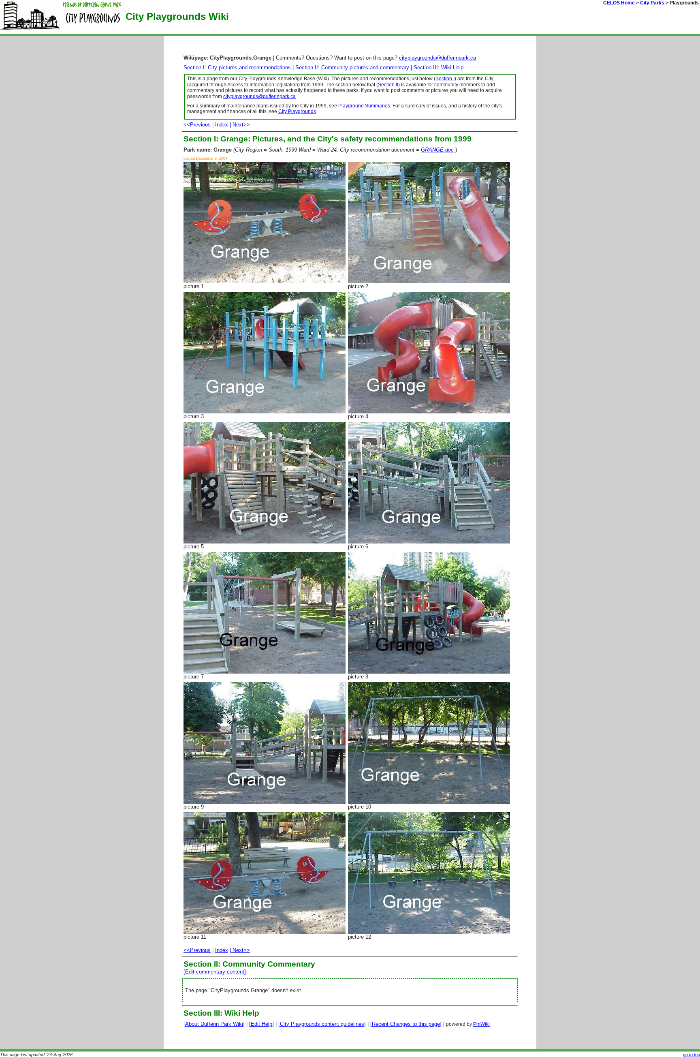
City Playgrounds (297, 111)
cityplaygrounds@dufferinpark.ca (437, 58)
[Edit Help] (261, 1024)
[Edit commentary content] (215, 972)
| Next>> (240, 125)
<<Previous (197, 125)
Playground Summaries (364, 106)
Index (221, 125)
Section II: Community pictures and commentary (352, 67)
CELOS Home (619, 2)
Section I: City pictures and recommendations (237, 67)
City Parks (652, 2)
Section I (445, 78)
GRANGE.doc (437, 150)
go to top (691, 1054)
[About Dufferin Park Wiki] (214, 1024)
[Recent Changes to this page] (406, 1024)
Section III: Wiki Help (438, 67)
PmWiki (481, 1024)
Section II (388, 85)
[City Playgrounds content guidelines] (322, 1024)
